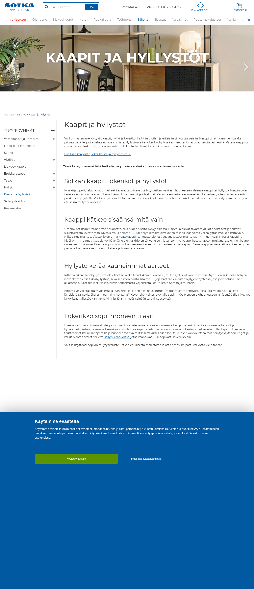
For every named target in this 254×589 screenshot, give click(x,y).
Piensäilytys (12, 208)
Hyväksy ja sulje (76, 458)
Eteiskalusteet (14, 173)
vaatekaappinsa (129, 236)
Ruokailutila (102, 19)
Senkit (8, 153)
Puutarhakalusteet (207, 19)
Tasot (8, 180)
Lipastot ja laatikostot (20, 146)
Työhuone (124, 19)
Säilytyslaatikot (15, 201)
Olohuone (39, 19)
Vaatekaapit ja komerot (21, 139)
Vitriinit (9, 159)
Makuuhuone (63, 19)
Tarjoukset (18, 19)
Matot (83, 19)
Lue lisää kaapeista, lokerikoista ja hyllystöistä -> (97, 154)
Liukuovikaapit (15, 166)
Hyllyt (8, 187)
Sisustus (160, 19)
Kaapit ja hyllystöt (39, 114)
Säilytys (143, 19)
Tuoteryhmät (19, 130)
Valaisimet (180, 19)
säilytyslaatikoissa (116, 337)
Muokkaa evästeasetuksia (146, 458)
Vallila (231, 19)
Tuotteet (9, 114)
